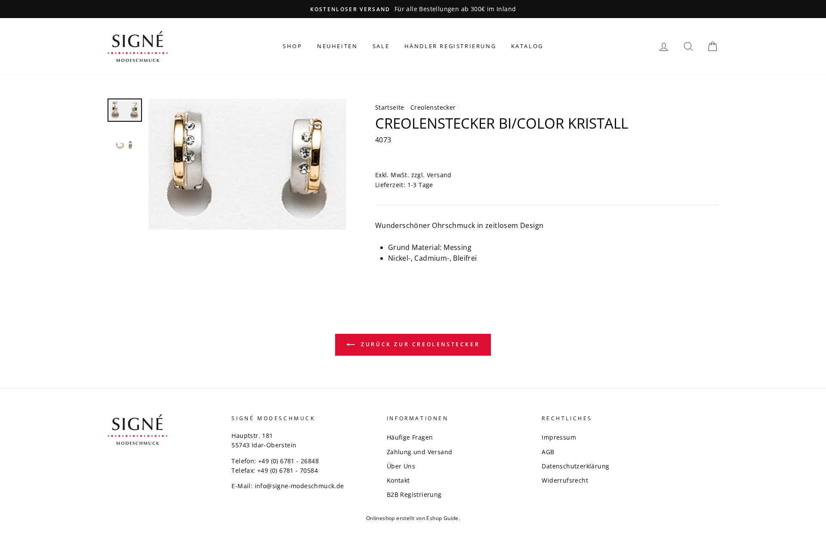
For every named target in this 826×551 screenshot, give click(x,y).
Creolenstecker (433, 107)
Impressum (559, 437)
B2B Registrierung (414, 494)
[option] (413, 9)
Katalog (527, 46)
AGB (548, 452)
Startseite (389, 107)
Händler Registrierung (450, 46)
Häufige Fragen (410, 437)
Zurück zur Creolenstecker (419, 344)
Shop (292, 46)
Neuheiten (337, 46)
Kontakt (398, 480)
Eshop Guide (442, 518)
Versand (439, 175)
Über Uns (401, 466)
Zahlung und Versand (420, 452)
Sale (381, 46)
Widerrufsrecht (565, 480)
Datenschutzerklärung (575, 466)
